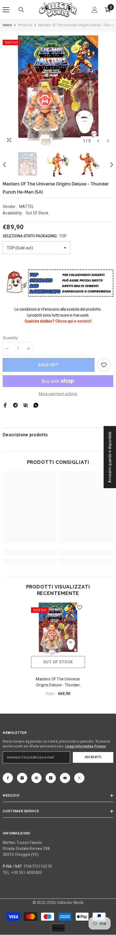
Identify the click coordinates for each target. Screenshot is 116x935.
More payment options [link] (58, 394)
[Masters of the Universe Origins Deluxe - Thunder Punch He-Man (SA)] (58, 629)
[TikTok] (51, 778)
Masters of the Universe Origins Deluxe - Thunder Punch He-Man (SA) (58, 682)
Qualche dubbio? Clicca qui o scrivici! (58, 321)
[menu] (6, 9)
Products (25, 25)
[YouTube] (65, 778)
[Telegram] (15, 404)
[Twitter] (79, 778)
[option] (58, 90)
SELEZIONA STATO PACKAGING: (35, 236)
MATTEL (26, 206)
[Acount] (95, 10)
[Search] (21, 9)
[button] (98, 141)
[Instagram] (22, 778)
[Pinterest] (36, 778)
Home (7, 25)
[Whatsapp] (35, 404)
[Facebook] (5, 404)
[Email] (25, 404)
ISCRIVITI (93, 757)
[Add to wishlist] (80, 607)
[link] (104, 365)
